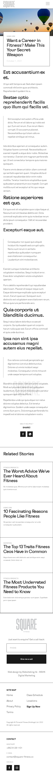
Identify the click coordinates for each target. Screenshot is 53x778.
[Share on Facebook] (23, 434)
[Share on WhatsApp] (30, 434)
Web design (13, 672)
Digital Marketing (26, 675)
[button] (48, 4)
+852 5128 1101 (14, 748)
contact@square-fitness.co (20, 756)
